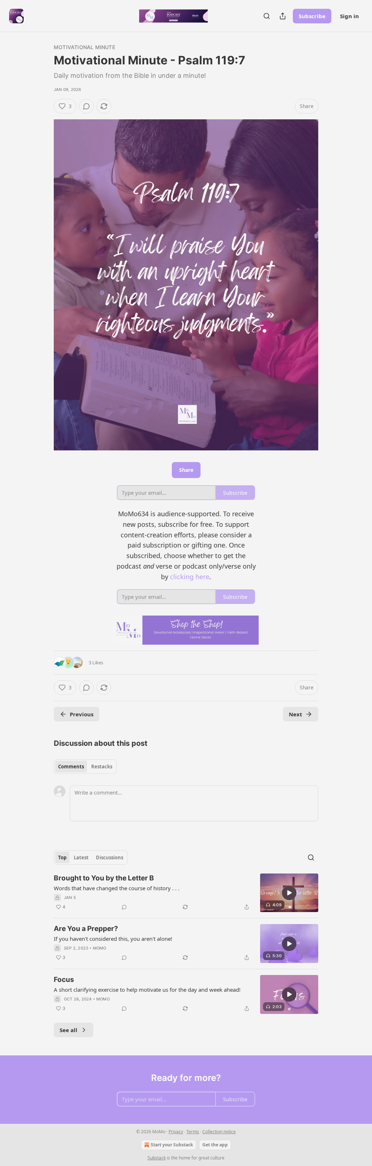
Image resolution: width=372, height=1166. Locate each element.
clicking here (189, 576)
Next (295, 714)
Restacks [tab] (101, 766)
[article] (186, 893)
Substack (156, 1158)
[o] (289, 893)
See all (68, 1030)
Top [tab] (62, 857)
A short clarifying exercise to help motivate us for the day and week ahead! (147, 989)
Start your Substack (172, 1145)
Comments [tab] (71, 766)
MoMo (99, 948)
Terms (192, 1132)
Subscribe (312, 16)
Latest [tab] (81, 857)
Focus (64, 979)
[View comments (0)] (86, 106)
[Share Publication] (282, 16)
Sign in (349, 16)
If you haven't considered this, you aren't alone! (113, 938)
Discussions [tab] (109, 857)
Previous (81, 714)
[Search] (266, 16)
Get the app (215, 1145)
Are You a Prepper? (86, 928)
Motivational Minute (84, 47)
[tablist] (85, 766)
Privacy (176, 1132)
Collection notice (219, 1132)
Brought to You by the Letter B (104, 878)
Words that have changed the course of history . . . (116, 888)
